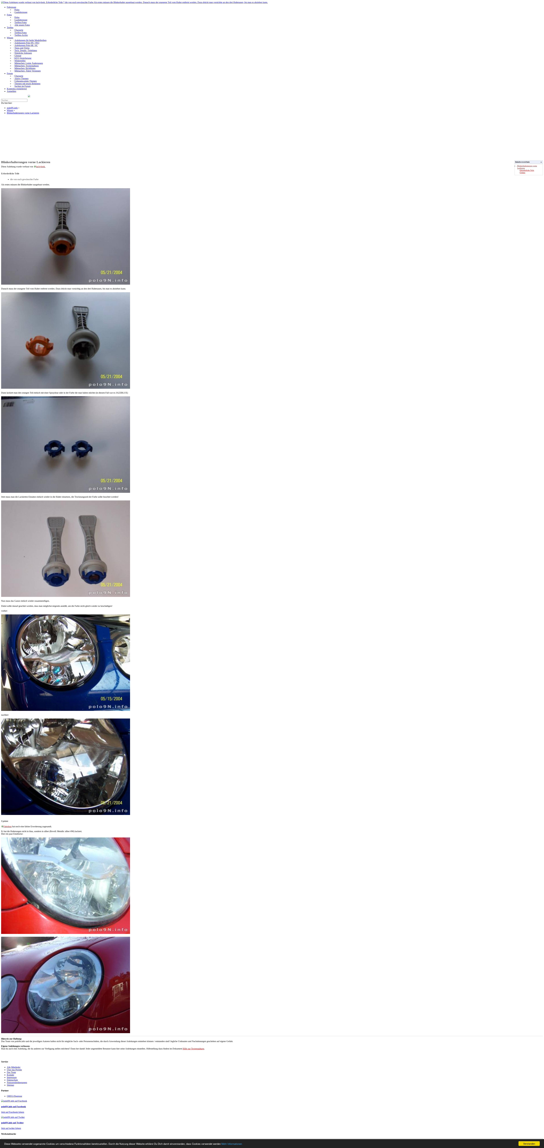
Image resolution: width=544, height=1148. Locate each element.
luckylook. (40, 166)
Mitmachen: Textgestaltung (26, 66)
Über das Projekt (14, 1070)
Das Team (11, 1072)
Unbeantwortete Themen (25, 81)
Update (522, 173)
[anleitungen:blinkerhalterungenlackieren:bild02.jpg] (65, 388)
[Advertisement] (86, 136)
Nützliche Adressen (23, 53)
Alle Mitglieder (13, 1067)
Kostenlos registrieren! (17, 89)
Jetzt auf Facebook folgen (12, 1112)
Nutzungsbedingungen (17, 1082)
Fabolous (7, 826)
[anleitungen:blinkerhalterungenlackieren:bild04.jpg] (65, 596)
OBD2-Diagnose (14, 1096)
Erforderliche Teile (527, 170)
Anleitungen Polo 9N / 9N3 (26, 43)
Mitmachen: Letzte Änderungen (28, 63)
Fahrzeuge (11, 7)
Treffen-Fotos (20, 22)
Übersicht (18, 30)
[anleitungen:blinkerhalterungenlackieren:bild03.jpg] (65, 492)
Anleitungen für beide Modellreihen (30, 40)
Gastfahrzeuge (20, 12)
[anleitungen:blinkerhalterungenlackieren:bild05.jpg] (65, 710)
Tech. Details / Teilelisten (25, 50)
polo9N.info (12, 108)
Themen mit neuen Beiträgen (27, 83)
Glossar (17, 55)
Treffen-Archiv (21, 35)
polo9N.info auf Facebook (13, 1106)
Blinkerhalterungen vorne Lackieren (23, 113)
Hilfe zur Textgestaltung (193, 1048)
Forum (10, 73)
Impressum (12, 1077)
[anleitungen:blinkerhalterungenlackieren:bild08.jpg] (65, 1032)
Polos (16, 9)
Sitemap (10, 1085)
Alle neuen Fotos (22, 25)
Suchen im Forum (22, 86)
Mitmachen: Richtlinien (24, 68)
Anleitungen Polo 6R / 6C (26, 45)
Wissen (10, 38)
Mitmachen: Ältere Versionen (27, 71)
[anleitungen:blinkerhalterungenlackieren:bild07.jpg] (65, 933)
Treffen (10, 27)
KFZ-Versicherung (22, 58)
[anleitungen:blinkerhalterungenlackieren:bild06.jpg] (65, 814)
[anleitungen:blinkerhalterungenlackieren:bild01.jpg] (65, 284)
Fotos (9, 15)
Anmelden (11, 91)
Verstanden (529, 1143)
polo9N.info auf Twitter (12, 1123)
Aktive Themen (21, 78)
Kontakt (10, 1075)
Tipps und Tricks (21, 48)
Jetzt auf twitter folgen (11, 1128)
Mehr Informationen (231, 1143)
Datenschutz (12, 1080)
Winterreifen (20, 60)
